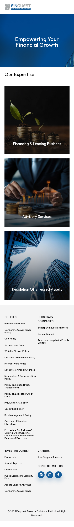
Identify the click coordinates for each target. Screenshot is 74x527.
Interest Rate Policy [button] (15, 363)
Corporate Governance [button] (17, 490)
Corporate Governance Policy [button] (17, 331)
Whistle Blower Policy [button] (16, 351)
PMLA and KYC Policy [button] (16, 402)
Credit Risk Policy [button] (14, 408)
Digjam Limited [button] (46, 334)
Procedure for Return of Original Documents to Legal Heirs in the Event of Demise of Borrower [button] (19, 434)
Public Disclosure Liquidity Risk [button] (18, 477)
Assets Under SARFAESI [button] (17, 484)
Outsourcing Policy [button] (15, 344)
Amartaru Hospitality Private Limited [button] (54, 341)
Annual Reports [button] (13, 463)
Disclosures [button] (11, 469)
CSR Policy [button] (10, 338)
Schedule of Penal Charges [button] (19, 369)
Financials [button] (10, 457)
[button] (68, 6)
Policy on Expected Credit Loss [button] (18, 395)
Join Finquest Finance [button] (50, 457)
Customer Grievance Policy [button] (19, 357)
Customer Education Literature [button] (16, 422)
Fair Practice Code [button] (15, 323)
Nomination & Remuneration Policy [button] (20, 377)
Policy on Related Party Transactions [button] (17, 386)
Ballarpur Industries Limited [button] (53, 327)
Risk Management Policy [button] (17, 415)
